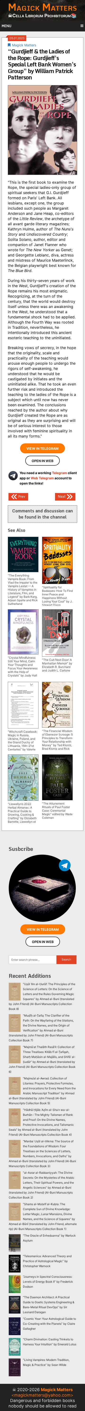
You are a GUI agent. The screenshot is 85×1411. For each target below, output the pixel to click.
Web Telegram (42, 478)
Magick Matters (24, 45)
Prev (21, 496)
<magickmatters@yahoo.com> (42, 1395)
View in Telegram (42, 448)
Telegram (59, 473)
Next (62, 496)
